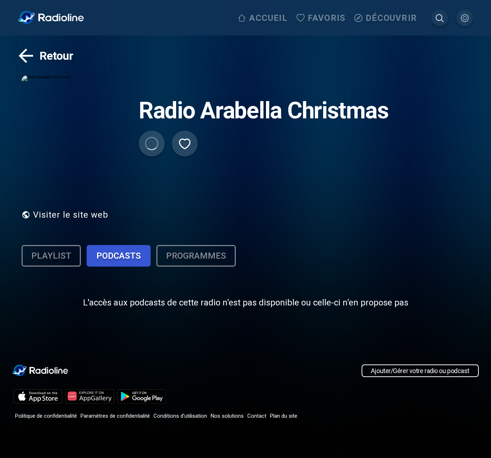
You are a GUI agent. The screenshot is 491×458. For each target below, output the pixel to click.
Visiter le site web (70, 215)
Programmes (196, 256)
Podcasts (118, 256)
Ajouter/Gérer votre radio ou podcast (420, 371)
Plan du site (283, 416)
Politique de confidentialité (46, 416)
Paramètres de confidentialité (115, 416)
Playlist (51, 256)
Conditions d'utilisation (180, 416)
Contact (256, 416)
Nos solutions (227, 416)
